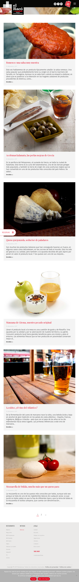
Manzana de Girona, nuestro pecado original (28, 322)
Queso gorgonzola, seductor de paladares (27, 240)
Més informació (44, 579)
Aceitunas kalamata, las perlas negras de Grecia (30, 155)
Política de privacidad (51, 567)
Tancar (33, 579)
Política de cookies (65, 567)
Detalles (9, 82)
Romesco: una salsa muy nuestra (22, 62)
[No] (76, 575)
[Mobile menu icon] (74, 3)
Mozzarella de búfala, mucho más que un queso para (32, 486)
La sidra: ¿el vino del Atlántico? (22, 407)
